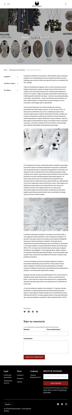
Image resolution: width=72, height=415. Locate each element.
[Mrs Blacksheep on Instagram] (66, 404)
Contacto (20, 375)
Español (7, 404)
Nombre (27, 329)
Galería (19, 382)
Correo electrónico (54, 329)
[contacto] (8, 4)
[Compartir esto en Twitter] (25, 312)
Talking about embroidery (17, 70)
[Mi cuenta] (65, 4)
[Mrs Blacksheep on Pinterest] (62, 404)
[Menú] (5, 4)
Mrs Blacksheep (15, 409)
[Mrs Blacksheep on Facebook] (58, 404)
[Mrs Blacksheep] (37, 4)
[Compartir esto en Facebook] (29, 312)
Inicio (5, 70)
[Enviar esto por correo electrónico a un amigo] (37, 312)
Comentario (28, 338)
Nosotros (20, 378)
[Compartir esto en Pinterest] (33, 312)
